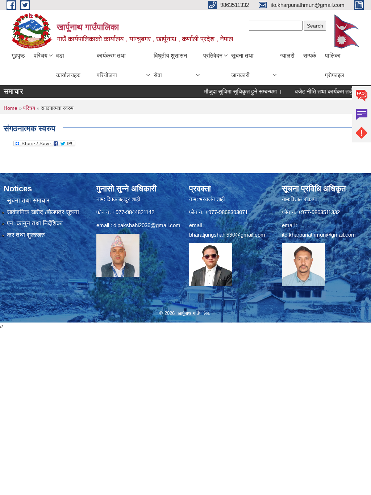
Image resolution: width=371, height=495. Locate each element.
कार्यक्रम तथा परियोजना (111, 65)
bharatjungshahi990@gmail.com (227, 235)
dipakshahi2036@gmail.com (146, 225)
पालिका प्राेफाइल (334, 65)
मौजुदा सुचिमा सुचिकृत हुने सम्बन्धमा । (235, 91)
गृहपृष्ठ (18, 56)
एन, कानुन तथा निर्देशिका (35, 223)
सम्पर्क (309, 56)
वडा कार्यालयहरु (68, 65)
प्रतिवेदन (212, 56)
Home (10, 108)
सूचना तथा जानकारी (242, 65)
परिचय (40, 56)
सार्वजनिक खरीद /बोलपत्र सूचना (43, 212)
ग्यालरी (287, 56)
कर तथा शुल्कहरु (26, 235)
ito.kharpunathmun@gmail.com (319, 235)
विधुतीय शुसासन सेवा (170, 65)
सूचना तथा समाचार (28, 200)
